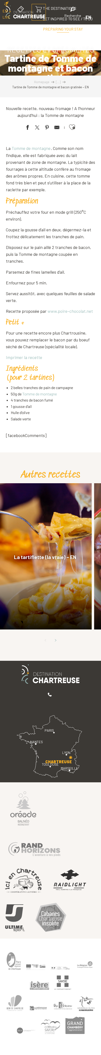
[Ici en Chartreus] (23, 880)
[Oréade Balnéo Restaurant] (23, 808)
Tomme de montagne (31, 148)
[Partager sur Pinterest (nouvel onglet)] (47, 128)
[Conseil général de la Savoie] (63, 983)
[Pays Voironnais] (62, 1006)
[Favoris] (56, 16)
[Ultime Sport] (14, 918)
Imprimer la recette (24, 357)
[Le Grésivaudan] (38, 1008)
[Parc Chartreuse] (14, 961)
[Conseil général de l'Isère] (39, 985)
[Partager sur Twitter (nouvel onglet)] (37, 128)
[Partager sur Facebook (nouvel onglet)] (27, 128)
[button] (73, 13)
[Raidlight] (70, 880)
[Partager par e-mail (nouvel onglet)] (56, 128)
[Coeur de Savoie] (50, 1027)
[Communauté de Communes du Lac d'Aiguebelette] (26, 1030)
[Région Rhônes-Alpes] (85, 964)
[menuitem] (63, 29)
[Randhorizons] (34, 848)
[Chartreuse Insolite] (50, 918)
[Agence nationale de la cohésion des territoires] (60, 968)
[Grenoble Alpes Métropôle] (86, 1004)
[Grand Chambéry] (75, 1025)
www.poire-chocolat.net (70, 311)
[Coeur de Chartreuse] (15, 1003)
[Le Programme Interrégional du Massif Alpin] (36, 967)
